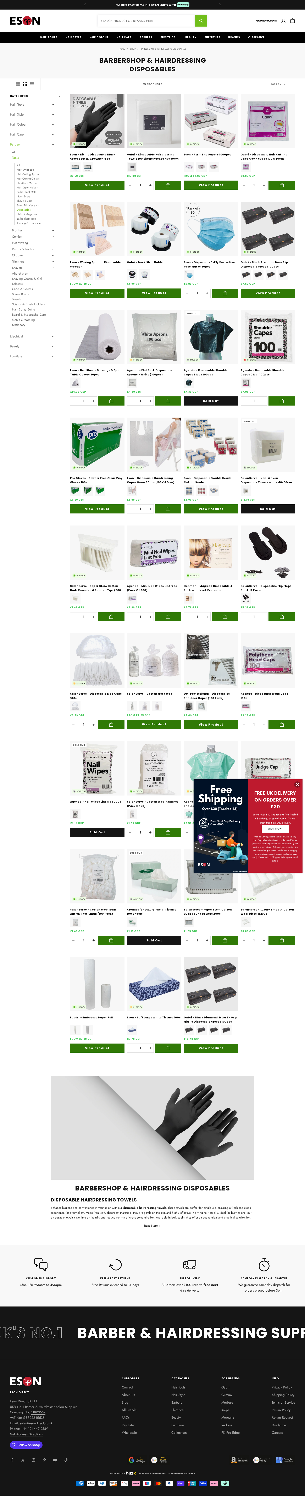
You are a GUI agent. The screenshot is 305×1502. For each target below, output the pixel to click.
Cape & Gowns (22, 289)
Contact (127, 1387)
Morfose (227, 1402)
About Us (128, 1394)
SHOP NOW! (275, 828)
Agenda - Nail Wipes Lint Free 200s (95, 801)
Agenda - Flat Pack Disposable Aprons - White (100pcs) (149, 372)
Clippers (17, 255)
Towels (16, 299)
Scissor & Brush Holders (28, 304)
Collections (179, 1432)
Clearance (256, 37)
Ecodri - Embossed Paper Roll (91, 1017)
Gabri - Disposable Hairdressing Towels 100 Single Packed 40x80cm (153, 156)
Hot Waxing (20, 243)
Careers (277, 1432)
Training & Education (29, 223)
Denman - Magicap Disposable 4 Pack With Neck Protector (208, 588)
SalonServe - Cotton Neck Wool (150, 693)
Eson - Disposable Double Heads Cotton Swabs (207, 480)
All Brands (129, 1410)
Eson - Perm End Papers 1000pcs (207, 154)
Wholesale (129, 1432)
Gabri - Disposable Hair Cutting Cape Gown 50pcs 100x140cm (264, 156)
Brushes (17, 230)
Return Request (282, 1417)
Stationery (19, 325)
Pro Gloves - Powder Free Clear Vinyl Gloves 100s (96, 480)
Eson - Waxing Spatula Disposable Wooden (95, 264)
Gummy (226, 1394)
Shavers (17, 267)
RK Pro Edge (230, 1432)
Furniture (212, 37)
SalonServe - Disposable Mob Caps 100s (96, 696)
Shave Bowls (20, 294)
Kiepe (225, 1410)
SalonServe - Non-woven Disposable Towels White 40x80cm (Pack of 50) (266, 480)
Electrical (168, 37)
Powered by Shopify (181, 1474)
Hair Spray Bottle (23, 309)
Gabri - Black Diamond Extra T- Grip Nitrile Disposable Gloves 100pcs (210, 1019)
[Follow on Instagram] (34, 1460)
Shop (132, 48)
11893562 (38, 1412)
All (13, 152)
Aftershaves (20, 273)
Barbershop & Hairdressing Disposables (163, 48)
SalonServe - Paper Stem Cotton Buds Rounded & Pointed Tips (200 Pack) (95, 588)
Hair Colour (99, 37)
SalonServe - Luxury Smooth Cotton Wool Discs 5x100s (267, 911)
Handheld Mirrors (27, 183)
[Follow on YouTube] (55, 1460)
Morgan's (227, 1417)
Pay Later (128, 1425)
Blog (125, 1402)
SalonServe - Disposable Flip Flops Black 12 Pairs (266, 588)
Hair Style (73, 37)
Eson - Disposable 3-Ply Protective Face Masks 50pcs (209, 264)
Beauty (190, 37)
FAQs (126, 1417)
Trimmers (18, 261)
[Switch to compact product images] (32, 84)
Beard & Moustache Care (29, 314)
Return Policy (281, 1410)
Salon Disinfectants (28, 205)
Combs (17, 236)
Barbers (146, 37)
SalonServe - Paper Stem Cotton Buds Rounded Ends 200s (208, 911)
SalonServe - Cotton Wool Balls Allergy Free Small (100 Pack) (93, 911)
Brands (234, 37)
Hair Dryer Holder (27, 187)
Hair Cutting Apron (28, 174)
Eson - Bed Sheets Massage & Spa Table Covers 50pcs (94, 372)
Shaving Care (24, 201)
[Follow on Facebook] (12, 1460)
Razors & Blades (23, 249)
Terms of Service (283, 1402)
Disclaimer (279, 1425)
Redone (226, 1425)
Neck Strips (23, 196)
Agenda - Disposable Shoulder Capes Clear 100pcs (263, 372)
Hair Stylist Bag (25, 170)
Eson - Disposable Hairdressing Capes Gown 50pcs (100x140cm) (150, 480)
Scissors (17, 283)
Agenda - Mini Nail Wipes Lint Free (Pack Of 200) (152, 588)
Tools (15, 157)
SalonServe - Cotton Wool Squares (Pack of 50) (152, 804)
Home (122, 48)
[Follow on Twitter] (23, 1460)
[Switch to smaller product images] (25, 84)
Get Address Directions (26, 1434)
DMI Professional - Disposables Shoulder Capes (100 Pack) (207, 696)
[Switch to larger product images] (18, 84)
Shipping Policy (283, 1394)
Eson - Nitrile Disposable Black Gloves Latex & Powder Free (92, 156)
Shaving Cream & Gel (27, 278)
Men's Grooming (23, 320)
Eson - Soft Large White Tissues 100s (154, 1017)
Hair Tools (48, 37)
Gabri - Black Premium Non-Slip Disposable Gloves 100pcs (264, 264)
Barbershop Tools (27, 219)
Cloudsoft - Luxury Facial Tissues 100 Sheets (151, 911)
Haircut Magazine (27, 214)
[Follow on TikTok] (66, 1460)
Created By (117, 1473)
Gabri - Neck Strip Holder (145, 262)
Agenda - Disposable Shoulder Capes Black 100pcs (206, 372)
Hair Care (124, 37)
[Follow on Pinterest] (44, 1460)
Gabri (225, 1387)
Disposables (23, 210)
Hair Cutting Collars (28, 179)
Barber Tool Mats (26, 192)
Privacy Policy (282, 1387)
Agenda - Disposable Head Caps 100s (264, 696)
